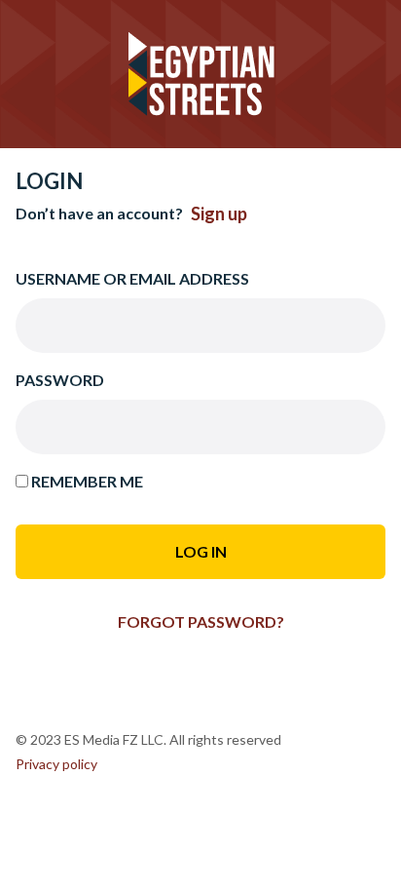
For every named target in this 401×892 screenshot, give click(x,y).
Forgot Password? (201, 621)
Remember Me (85, 481)
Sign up (219, 213)
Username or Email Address (132, 278)
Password (60, 379)
